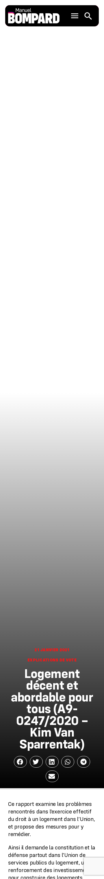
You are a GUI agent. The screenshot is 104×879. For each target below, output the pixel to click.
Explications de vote (52, 660)
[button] (75, 16)
